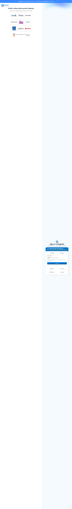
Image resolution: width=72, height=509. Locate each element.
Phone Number (49, 255)
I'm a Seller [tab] (52, 253)
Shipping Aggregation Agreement (60, 259)
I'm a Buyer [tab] (62, 253)
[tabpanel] (57, 264)
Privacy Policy (49, 260)
